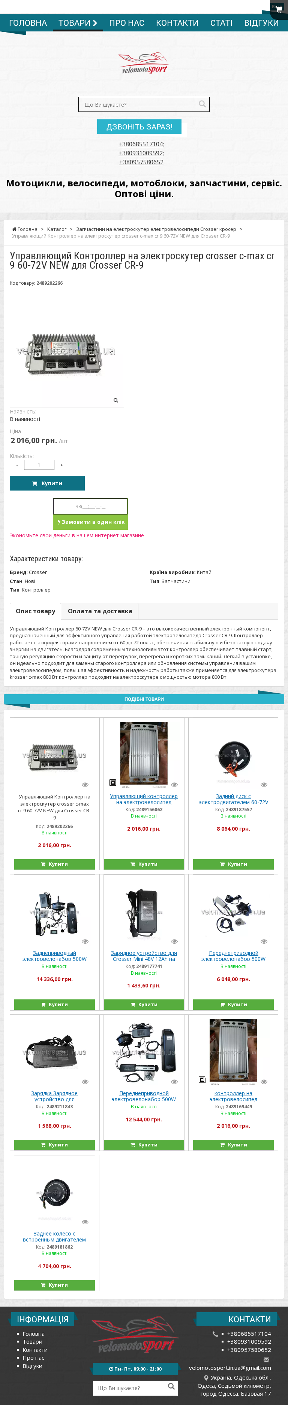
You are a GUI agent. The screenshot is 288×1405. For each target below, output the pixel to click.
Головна (28, 22)
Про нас (126, 22)
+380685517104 (140, 144)
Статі (221, 22)
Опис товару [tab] (35, 611)
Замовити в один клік (92, 521)
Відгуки (261, 22)
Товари (75, 22)
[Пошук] (202, 105)
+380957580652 (141, 162)
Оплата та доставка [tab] (100, 611)
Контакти (177, 22)
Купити (49, 483)
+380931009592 (140, 153)
